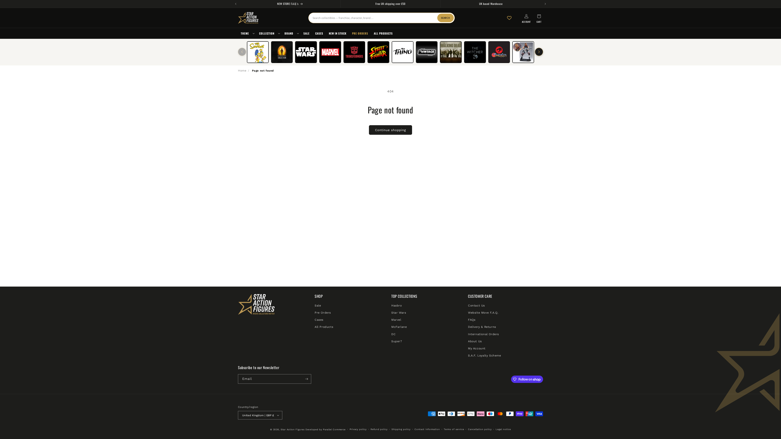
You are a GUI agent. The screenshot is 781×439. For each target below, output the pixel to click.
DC (393, 334)
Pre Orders (323, 312)
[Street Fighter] (378, 52)
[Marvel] (330, 52)
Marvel (396, 319)
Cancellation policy (480, 429)
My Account (476, 348)
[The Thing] (402, 52)
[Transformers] (354, 52)
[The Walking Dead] (451, 52)
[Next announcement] (545, 4)
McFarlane (399, 326)
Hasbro (396, 305)
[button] (247, 33)
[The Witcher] (475, 52)
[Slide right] (539, 52)
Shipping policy (401, 429)
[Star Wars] (306, 52)
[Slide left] (242, 52)
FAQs (471, 319)
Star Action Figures (292, 429)
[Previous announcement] (235, 4)
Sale (318, 305)
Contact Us (476, 305)
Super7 (396, 341)
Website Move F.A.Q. (483, 312)
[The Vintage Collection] (427, 52)
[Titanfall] (523, 52)
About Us (475, 341)
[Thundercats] (499, 52)
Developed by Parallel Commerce (325, 429)
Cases (319, 319)
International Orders (483, 334)
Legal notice (503, 429)
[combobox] (381, 18)
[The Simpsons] (258, 52)
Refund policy (379, 429)
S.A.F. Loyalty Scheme (484, 355)
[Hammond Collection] (282, 52)
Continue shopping (390, 130)
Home (242, 70)
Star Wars (398, 312)
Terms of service (454, 429)
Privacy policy (358, 429)
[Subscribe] (306, 379)
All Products (324, 326)
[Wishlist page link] (509, 18)
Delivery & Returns (482, 326)
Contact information (427, 429)
